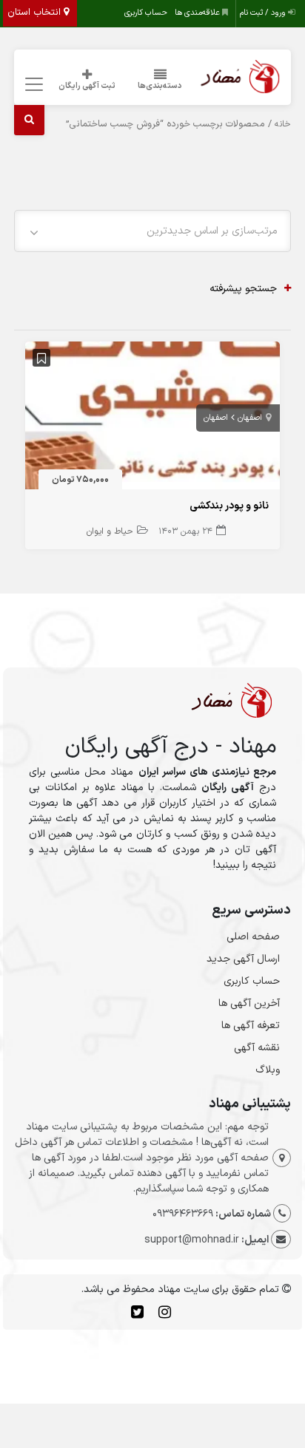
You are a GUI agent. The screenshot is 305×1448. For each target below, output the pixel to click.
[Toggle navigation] (31, 85)
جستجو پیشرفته (243, 288)
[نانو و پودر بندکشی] (152, 418)
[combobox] (152, 231)
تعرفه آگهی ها (250, 1025)
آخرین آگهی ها (249, 1003)
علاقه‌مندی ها (198, 13)
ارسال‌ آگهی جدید (243, 959)
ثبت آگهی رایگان (86, 86)
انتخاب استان (35, 12)
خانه (283, 124)
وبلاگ (267, 1070)
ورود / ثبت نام (264, 13)
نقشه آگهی (257, 1048)
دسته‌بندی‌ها (160, 86)
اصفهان (250, 418)
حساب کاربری (145, 13)
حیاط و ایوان (110, 531)
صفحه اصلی (253, 937)
